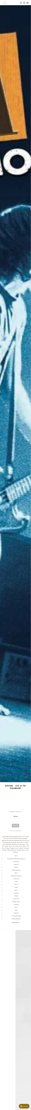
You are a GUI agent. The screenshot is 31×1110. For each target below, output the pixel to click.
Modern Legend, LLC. (16, 811)
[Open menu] (27, 3)
